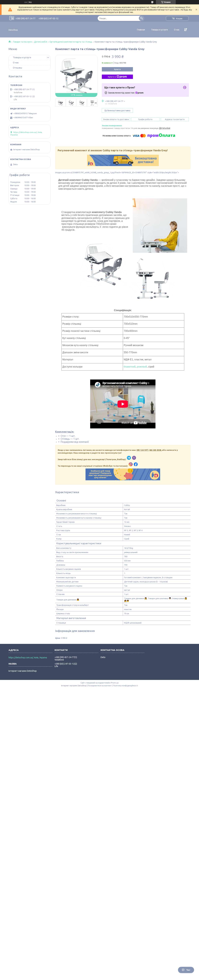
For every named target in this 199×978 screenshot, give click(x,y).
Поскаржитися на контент (100, 686)
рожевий (142, 366)
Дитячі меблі (40, 42)
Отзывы (17, 67)
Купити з (112, 77)
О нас (177, 29)
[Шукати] (141, 18)
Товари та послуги (22, 42)
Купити (117, 69)
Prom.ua (114, 683)
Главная (141, 29)
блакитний (130, 366)
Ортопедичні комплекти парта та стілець (70, 42)
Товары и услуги (159, 29)
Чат (188, 970)
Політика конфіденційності (125, 686)
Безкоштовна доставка (118, 110)
